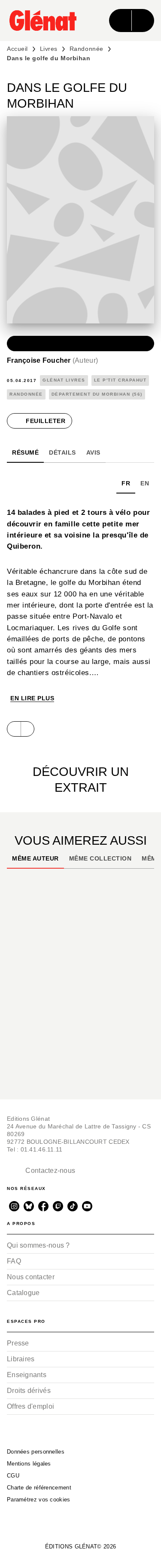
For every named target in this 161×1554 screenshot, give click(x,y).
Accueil (17, 48)
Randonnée (86, 48)
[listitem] (14, 1206)
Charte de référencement (39, 1487)
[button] (80, 343)
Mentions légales (29, 1463)
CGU (13, 1475)
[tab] (25, 452)
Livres (49, 48)
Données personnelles (35, 1451)
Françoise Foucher (52, 360)
